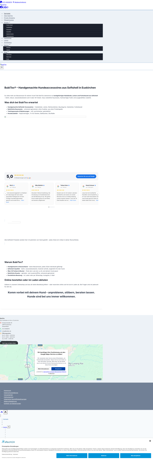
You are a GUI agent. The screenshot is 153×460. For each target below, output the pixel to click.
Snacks (5, 427)
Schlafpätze (8, 42)
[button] (16, 194)
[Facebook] (1, 8)
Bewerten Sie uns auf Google (86, 176)
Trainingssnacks (10, 36)
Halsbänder (7, 38)
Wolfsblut (8, 47)
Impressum (7, 390)
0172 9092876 (6, 328)
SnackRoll (8, 31)
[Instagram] (3, 8)
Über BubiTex (8, 16)
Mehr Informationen (43, 368)
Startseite (7, 13)
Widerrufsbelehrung (10, 401)
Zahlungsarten (8, 397)
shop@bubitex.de (6, 331)
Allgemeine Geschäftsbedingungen (15, 399)
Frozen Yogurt (9, 25)
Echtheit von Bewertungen (12, 403)
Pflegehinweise (9, 20)
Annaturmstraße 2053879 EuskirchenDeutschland (7, 324)
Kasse (7, 59)
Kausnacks (8, 29)
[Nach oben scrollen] (2, 412)
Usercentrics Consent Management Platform (54, 371)
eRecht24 (51, 373)
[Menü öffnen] (2, 67)
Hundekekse (9, 27)
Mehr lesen (73, 200)
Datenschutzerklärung (11, 393)
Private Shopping (9, 18)
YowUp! (8, 49)
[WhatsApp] (7, 8)
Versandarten (8, 395)
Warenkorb (8, 56)
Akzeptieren (58, 368)
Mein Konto (8, 54)
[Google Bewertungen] (5, 8)
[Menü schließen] (0, 415)
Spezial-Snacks (10, 33)
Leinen (6, 40)
